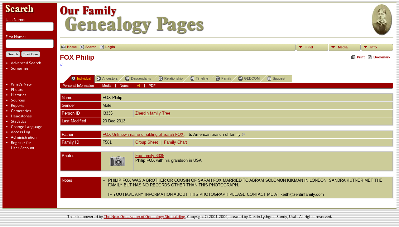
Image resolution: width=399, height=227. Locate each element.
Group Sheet (146, 142)
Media (343, 47)
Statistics (18, 121)
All (138, 85)
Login (110, 47)
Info (373, 47)
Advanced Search (26, 63)
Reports (17, 105)
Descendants (141, 78)
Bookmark (381, 57)
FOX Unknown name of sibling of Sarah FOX (143, 134)
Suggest (279, 78)
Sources (18, 100)
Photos (17, 89)
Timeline (202, 78)
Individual (84, 78)
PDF (152, 85)
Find (309, 47)
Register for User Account (22, 145)
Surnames (20, 68)
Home (72, 47)
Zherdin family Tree (152, 113)
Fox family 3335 (149, 155)
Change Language (26, 126)
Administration (23, 137)
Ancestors (110, 78)
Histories (18, 94)
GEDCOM (252, 78)
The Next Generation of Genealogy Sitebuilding (144, 216)
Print (361, 57)
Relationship (173, 78)
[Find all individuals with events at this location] (243, 134)
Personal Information (78, 85)
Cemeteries (21, 110)
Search (91, 47)
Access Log (20, 132)
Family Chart (175, 142)
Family (226, 78)
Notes (124, 85)
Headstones (21, 116)
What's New (21, 84)
